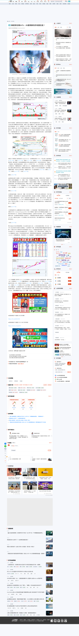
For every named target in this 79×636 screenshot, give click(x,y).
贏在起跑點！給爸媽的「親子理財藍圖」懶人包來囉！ (24, 384)
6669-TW (38, 160)
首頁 (13, 1)
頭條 (10, 3)
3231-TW (29, 160)
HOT (59, 134)
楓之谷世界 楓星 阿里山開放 (45, 491)
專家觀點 (12, 21)
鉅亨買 (41, 1)
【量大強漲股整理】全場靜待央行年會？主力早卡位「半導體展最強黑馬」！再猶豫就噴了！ (26, 416)
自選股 (69, 3)
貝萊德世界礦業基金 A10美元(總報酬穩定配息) (61, 212)
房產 (47, 3)
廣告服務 (28, 619)
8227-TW (47, 281)
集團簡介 (25, 619)
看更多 (50, 429)
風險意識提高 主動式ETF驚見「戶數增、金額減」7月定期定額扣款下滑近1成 (45, 478)
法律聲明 (48, 619)
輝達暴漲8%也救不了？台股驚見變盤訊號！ (17, 418)
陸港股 (25, 1)
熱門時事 (27, 3)
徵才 (41, 619)
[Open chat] (5, 461)
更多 (70, 27)
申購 (70, 203)
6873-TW (28, 283)
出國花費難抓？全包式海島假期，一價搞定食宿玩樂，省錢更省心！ (14, 491)
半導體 (59, 284)
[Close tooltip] (14, 461)
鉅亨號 (45, 1)
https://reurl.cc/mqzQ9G (14, 326)
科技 (19, 3)
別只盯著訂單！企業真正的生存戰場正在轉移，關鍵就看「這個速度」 (14, 478)
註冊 (69, 1)
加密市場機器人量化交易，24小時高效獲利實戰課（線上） (65, 140)
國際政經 (60, 100)
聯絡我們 (38, 619)
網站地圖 (44, 619)
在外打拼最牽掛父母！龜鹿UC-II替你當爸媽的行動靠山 (29, 478)
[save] (5, 458)
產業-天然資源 (60, 215)
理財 (50, 3)
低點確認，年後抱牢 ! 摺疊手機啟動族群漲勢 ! (39, 459)
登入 (67, 1)
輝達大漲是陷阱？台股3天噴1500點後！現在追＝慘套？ (19, 420)
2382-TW (11, 160)
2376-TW (20, 160)
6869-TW (40, 283)
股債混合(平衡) (61, 204)
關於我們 (21, 619)
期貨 (40, 3)
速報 (31, 3)
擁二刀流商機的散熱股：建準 (15, 459)
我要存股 (49, 384)
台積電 (59, 281)
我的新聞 (64, 3)
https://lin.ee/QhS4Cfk (14, 319)
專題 (57, 3)
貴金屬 (59, 219)
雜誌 (60, 3)
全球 (34, 1)
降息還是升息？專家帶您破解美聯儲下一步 (18, 361)
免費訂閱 (69, 372)
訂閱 (48, 1)
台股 (19, 1)
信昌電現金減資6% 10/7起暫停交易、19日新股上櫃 (30, 491)
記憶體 (59, 277)
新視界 (54, 3)
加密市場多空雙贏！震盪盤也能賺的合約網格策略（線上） (65, 150)
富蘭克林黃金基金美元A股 (60, 218)
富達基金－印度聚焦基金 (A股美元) (61, 207)
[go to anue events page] (64, 1)
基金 (28, 1)
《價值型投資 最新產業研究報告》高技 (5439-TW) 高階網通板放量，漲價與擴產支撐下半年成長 (27, 422)
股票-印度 (60, 209)
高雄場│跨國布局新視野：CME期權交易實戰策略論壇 (65, 145)
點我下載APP (21, 363)
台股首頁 (45, 384)
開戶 (70, 219)
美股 (22, 1)
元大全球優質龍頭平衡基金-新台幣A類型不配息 (61, 202)
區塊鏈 (44, 3)
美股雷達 (60, 108)
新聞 (16, 1)
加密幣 (38, 1)
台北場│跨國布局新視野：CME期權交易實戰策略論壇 (65, 135)
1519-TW (18, 281)
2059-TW (25, 171)
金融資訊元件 (33, 619)
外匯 (31, 1)
